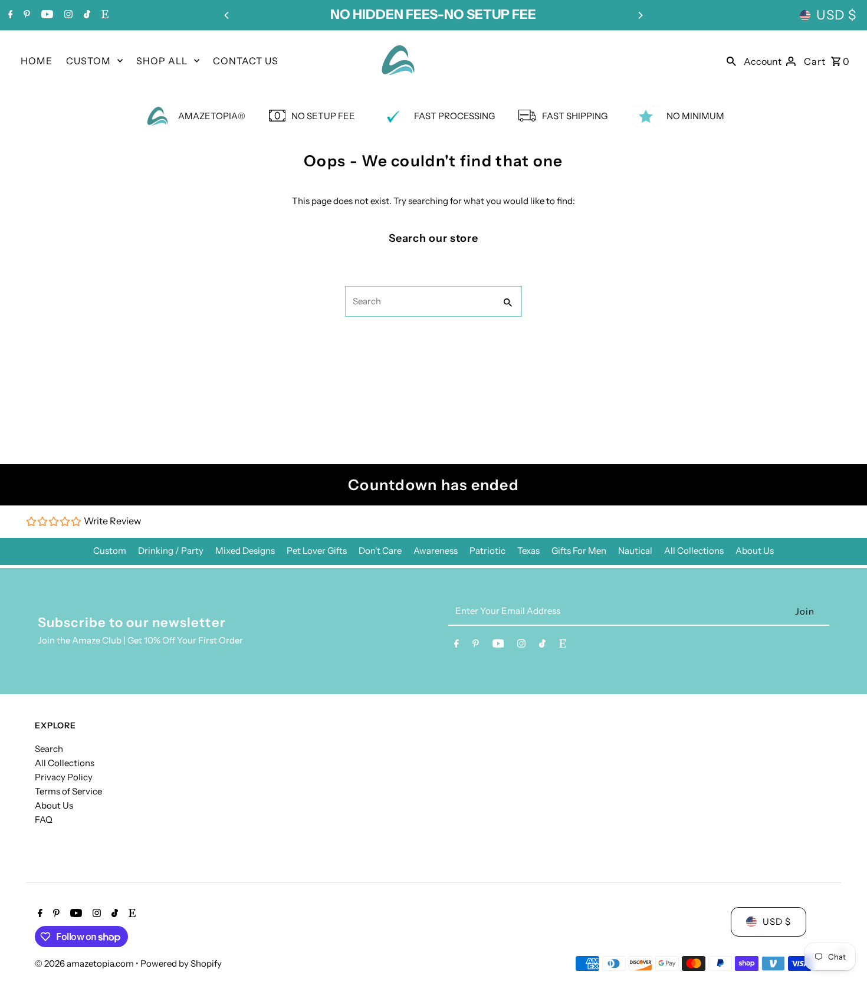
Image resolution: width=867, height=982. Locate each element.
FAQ (43, 819)
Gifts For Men (578, 550)
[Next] (640, 15)
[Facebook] (9, 15)
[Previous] (227, 15)
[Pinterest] (25, 15)
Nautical (635, 550)
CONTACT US (245, 61)
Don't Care (380, 550)
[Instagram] (67, 15)
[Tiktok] (85, 15)
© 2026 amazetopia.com (85, 963)
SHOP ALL (162, 61)
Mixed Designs (245, 550)
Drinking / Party (170, 550)
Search (49, 748)
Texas (528, 550)
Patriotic (487, 550)
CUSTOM (88, 61)
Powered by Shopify (181, 963)
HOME (36, 61)
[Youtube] (45, 15)
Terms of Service (68, 791)
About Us (754, 550)
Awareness (435, 550)
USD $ (836, 15)
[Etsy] (103, 15)
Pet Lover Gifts (317, 550)
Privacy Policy (64, 777)
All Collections (694, 550)
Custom (109, 550)
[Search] (731, 60)
